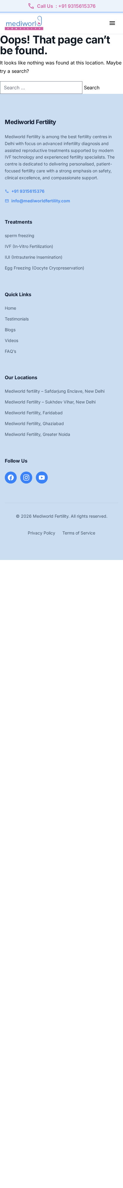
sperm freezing (19, 235)
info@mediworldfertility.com (37, 200)
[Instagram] (26, 478)
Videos (11, 340)
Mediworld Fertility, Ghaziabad (34, 423)
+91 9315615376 (24, 191)
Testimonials (17, 318)
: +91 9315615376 (61, 6)
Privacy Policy (41, 532)
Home (10, 308)
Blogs (10, 329)
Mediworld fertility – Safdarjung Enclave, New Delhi (54, 391)
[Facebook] (11, 478)
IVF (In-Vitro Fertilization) (29, 246)
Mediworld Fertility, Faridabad (34, 412)
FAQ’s (10, 351)
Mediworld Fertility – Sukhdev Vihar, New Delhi (50, 401)
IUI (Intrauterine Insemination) (33, 257)
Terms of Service (78, 532)
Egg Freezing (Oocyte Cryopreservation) (44, 267)
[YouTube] (42, 478)
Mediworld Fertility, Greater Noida (37, 434)
